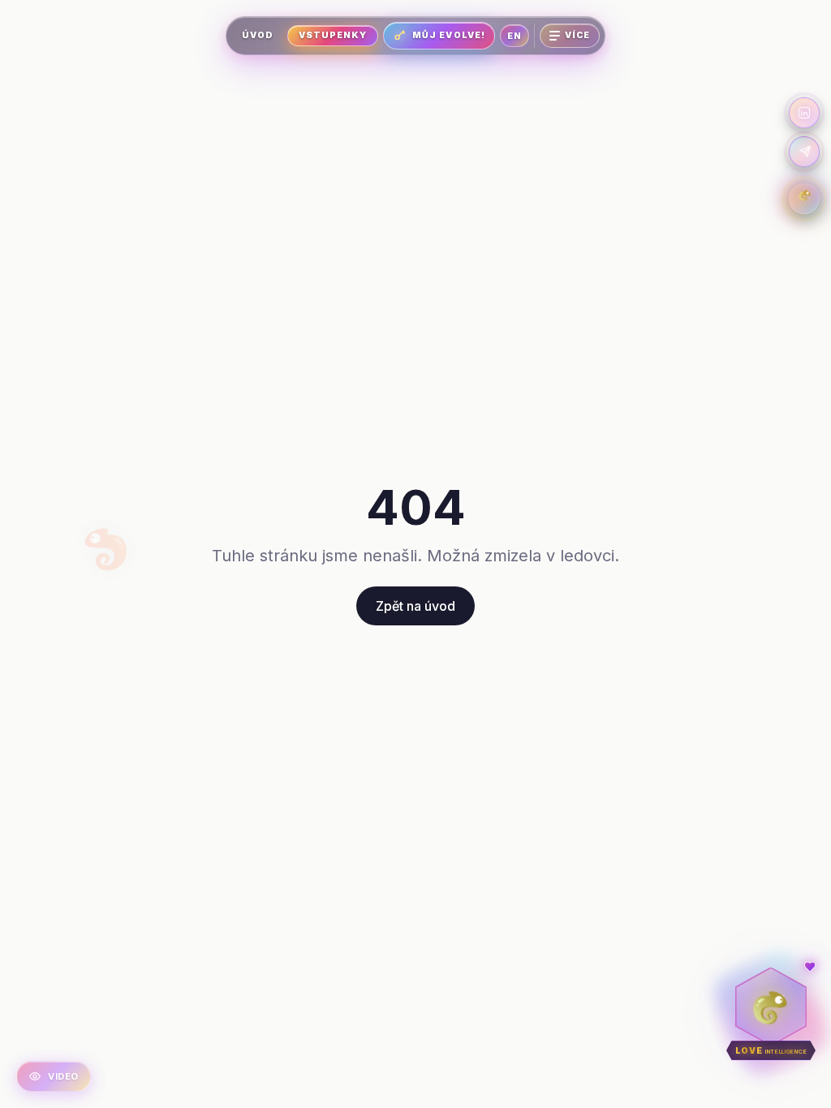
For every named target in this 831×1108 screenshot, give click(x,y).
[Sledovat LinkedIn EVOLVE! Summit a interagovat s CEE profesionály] (804, 112)
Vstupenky (333, 35)
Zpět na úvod (415, 606)
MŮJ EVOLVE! (448, 35)
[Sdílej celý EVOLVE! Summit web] (804, 151)
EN (514, 36)
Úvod (257, 35)
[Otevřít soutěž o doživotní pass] (804, 198)
